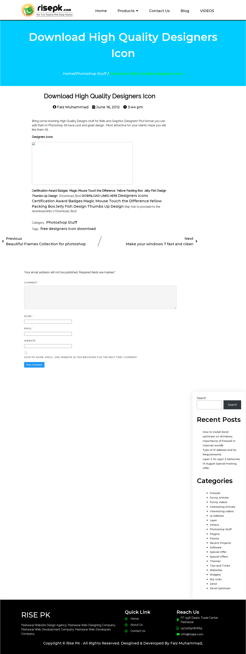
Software (216, 547)
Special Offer (218, 552)
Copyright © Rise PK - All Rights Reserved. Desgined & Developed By (106, 643)
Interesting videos (222, 511)
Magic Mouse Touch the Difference (116, 201)
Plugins (215, 534)
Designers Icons (133, 195)
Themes (215, 561)
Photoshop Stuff (91, 73)
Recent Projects (220, 543)
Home (68, 73)
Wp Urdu (216, 579)
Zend (213, 583)
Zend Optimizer (220, 588)
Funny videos (218, 502)
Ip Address (217, 515)
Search (201, 398)
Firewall (215, 493)
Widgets (215, 574)
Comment (31, 282)
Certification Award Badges (57, 201)
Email (28, 328)
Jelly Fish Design (71, 206)
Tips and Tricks (220, 565)
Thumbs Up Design (105, 206)
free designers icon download (68, 229)
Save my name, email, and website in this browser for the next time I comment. (81, 357)
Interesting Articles (222, 506)
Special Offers (219, 556)
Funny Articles (219, 497)
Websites (216, 570)
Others (214, 524)
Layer (213, 520)
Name (28, 316)
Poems (214, 538)
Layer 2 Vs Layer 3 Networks (221, 459)
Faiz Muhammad (186, 643)
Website (30, 340)
